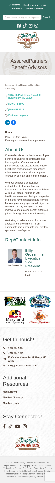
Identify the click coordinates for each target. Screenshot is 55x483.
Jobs (43, 5)
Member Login (30, 5)
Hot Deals (17, 8)
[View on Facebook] (13, 124)
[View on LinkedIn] (7, 124)
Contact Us (14, 5)
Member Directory (13, 397)
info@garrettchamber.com (22, 365)
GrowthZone (42, 476)
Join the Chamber (34, 8)
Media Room (10, 391)
